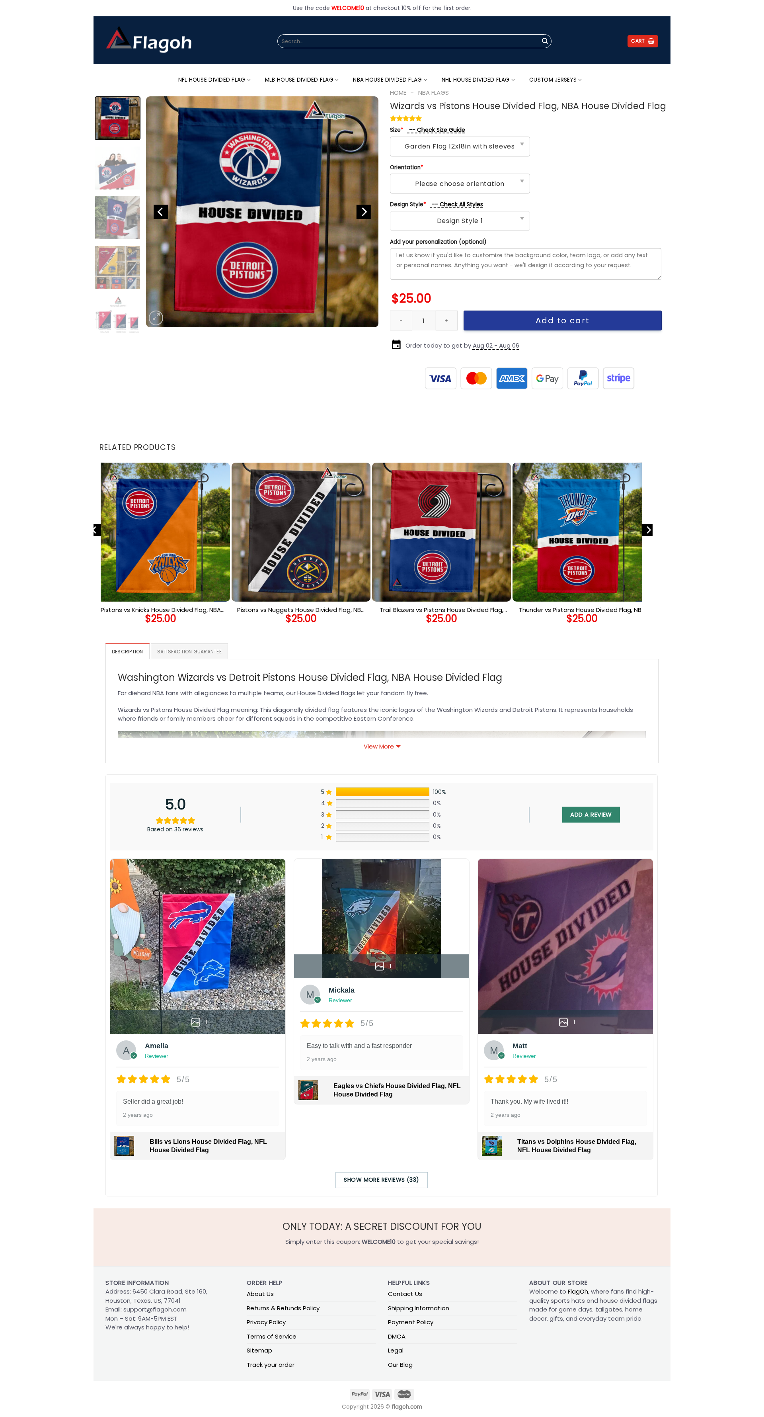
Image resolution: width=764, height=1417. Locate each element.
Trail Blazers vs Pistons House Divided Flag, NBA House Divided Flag (441, 610)
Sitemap (259, 1350)
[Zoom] (156, 318)
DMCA (396, 1336)
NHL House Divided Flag (476, 80)
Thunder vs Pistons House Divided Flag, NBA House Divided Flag (582, 610)
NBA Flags (433, 92)
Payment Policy (410, 1322)
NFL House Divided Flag (212, 80)
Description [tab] (127, 651)
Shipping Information (418, 1308)
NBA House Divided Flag (387, 80)
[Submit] (544, 41)
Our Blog (400, 1364)
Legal (395, 1350)
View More (379, 746)
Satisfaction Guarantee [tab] (189, 651)
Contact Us (405, 1294)
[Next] (364, 212)
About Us (260, 1294)
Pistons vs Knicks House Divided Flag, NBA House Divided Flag (161, 610)
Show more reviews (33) (381, 1180)
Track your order (270, 1364)
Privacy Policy (266, 1322)
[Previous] (161, 212)
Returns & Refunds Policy (283, 1308)
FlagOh (578, 1291)
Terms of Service (271, 1336)
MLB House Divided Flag (299, 80)
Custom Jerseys (553, 80)
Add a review (591, 814)
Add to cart (563, 320)
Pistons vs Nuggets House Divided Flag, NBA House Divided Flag (301, 610)
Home (398, 92)
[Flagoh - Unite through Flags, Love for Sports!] (148, 40)
